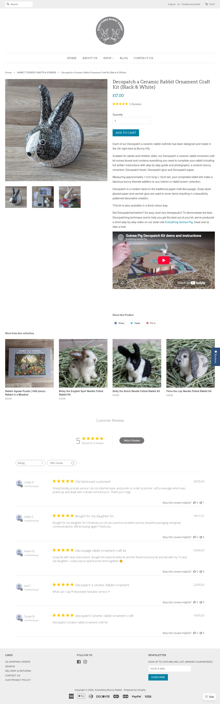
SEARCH (10, 666)
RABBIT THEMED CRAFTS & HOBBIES (36, 72)
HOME (71, 58)
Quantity (118, 114)
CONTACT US (143, 58)
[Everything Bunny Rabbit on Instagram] (85, 662)
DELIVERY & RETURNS (18, 670)
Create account (191, 4)
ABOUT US (89, 58)
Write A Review (132, 440)
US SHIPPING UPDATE (17, 661)
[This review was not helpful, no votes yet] (201, 537)
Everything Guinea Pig (179, 222)
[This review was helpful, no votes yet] (194, 503)
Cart (212, 4)
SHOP (107, 58)
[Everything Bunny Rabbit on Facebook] (79, 662)
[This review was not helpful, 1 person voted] (201, 503)
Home (8, 72)
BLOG (124, 58)
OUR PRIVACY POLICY (18, 680)
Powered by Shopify (135, 689)
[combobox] (30, 463)
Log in (172, 4)
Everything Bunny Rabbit (109, 689)
